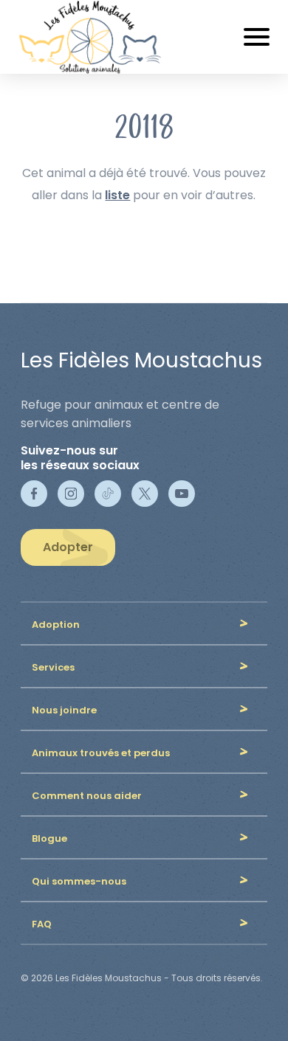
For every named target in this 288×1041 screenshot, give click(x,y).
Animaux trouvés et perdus (101, 753)
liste (117, 195)
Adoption (56, 625)
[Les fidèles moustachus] (98, 37)
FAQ (42, 924)
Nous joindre (64, 710)
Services (53, 667)
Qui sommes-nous (79, 881)
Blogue (49, 838)
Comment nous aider (87, 796)
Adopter (68, 547)
